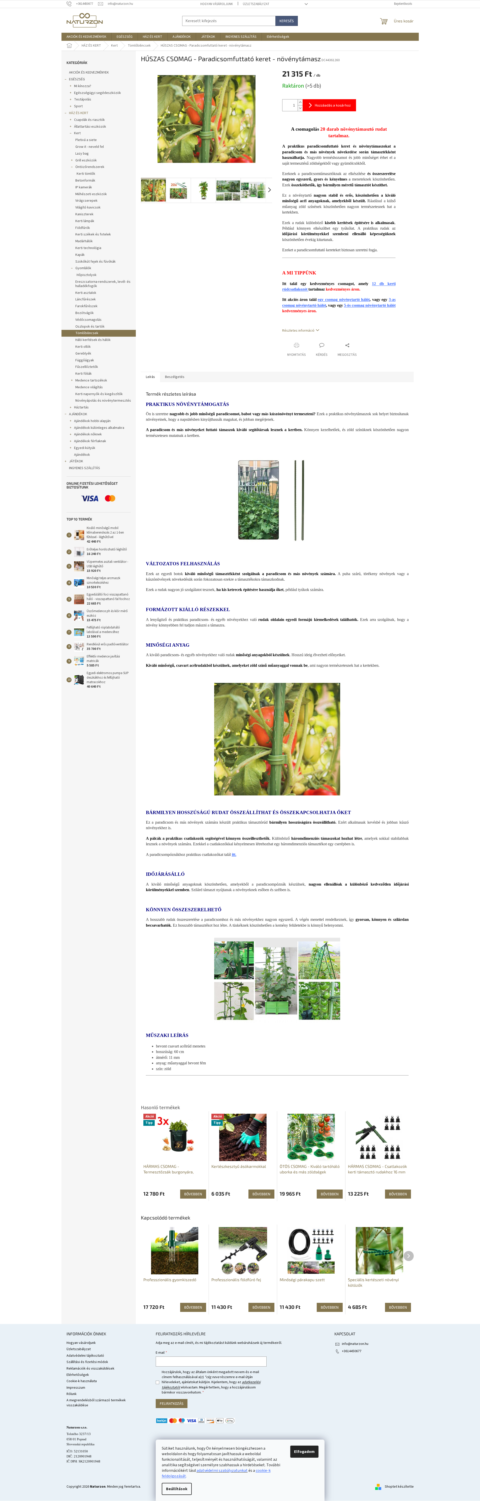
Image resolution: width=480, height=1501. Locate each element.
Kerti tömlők (86, 173)
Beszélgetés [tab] (174, 376)
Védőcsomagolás (88, 319)
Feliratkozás (171, 1403)
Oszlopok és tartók (90, 326)
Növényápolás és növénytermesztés (103, 400)
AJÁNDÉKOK (78, 414)
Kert (77, 133)
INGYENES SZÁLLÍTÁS (84, 468)
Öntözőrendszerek (89, 166)
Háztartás (81, 407)
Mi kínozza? (82, 86)
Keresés (286, 21)
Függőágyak (84, 360)
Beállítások (176, 1489)
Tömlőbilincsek (86, 333)
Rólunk (72, 1394)
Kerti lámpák (84, 221)
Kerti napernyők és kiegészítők (99, 394)
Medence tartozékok (91, 380)
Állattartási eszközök (90, 126)
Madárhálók (84, 241)
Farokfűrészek (86, 306)
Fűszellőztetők (86, 366)
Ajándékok (82, 454)
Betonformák (85, 180)
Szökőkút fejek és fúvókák (95, 261)
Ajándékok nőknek (88, 434)
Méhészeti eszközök (91, 194)
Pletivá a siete (86, 140)
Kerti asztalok (85, 292)
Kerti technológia (88, 248)
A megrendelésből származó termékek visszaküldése (96, 1403)
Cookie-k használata (82, 1381)
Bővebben (193, 1307)
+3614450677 (351, 1351)
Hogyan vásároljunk (216, 4)
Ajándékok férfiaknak (90, 441)
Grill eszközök (86, 160)
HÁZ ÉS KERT (78, 113)
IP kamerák (83, 187)
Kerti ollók (83, 346)
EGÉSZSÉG (77, 79)
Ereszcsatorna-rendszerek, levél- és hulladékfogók (103, 284)
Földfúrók (82, 227)
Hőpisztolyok (87, 274)
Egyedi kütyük (84, 447)
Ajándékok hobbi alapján (92, 421)
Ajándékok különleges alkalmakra (99, 427)
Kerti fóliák (83, 373)
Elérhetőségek (78, 1374)
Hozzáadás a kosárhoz (333, 105)
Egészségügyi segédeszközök (97, 92)
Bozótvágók (84, 313)
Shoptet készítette (399, 1486)
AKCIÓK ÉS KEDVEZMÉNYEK (89, 72)
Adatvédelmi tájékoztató (85, 1355)
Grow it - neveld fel (89, 146)
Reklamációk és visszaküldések (90, 1368)
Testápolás (82, 99)
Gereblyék (83, 353)
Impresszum (76, 1387)
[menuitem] (86, 37)
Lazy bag (82, 153)
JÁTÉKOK (76, 461)
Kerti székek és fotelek (93, 234)
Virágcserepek (86, 200)
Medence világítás (89, 387)
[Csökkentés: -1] (300, 108)
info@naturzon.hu (355, 1343)
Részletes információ (298, 330)
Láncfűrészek (85, 299)
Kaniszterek (84, 214)
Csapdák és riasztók (89, 119)
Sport (78, 106)
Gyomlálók (83, 268)
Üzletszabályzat (256, 4)
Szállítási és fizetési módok (87, 1362)
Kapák (80, 254)
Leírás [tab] (150, 376)
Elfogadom (304, 1451)
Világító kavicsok (88, 207)
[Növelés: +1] (300, 102)
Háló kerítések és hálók (93, 339)
